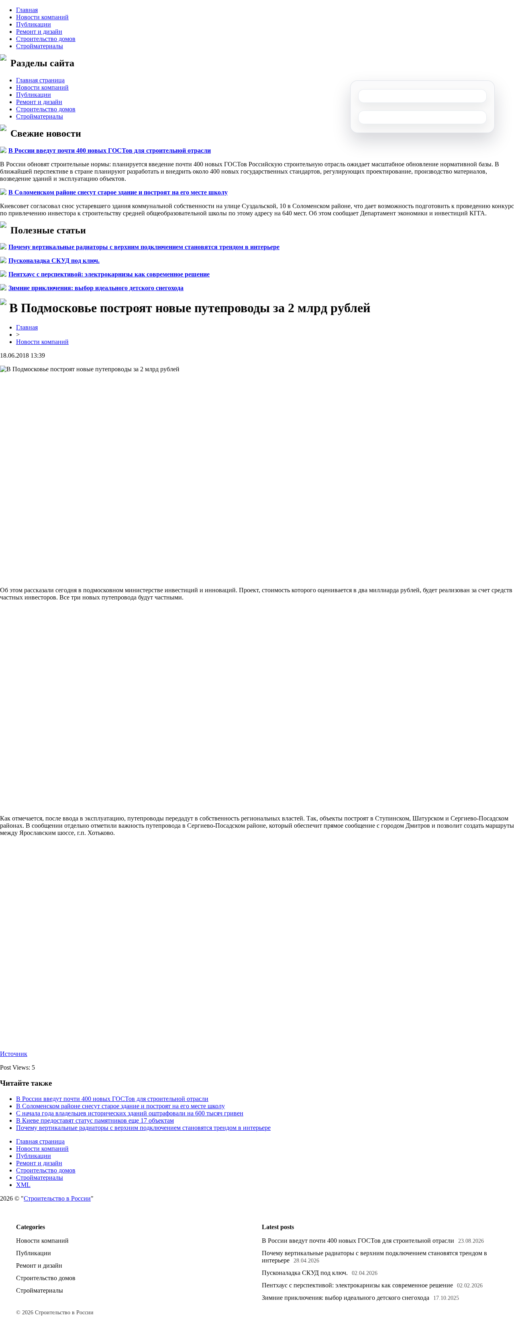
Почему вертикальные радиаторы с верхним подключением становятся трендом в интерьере (143, 246)
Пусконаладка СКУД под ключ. (54, 260)
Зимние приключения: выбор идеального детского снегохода (96, 287)
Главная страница (40, 80)
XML (23, 1184)
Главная (27, 9)
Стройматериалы (39, 46)
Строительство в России (57, 1198)
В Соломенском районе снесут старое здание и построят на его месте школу (118, 192)
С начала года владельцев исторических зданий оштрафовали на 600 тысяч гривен (129, 1113)
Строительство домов (45, 38)
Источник (13, 1053)
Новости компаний (42, 17)
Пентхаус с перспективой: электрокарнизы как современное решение (109, 274)
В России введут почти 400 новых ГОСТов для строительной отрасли (109, 150)
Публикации (33, 24)
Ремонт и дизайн (39, 31)
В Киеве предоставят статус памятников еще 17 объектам (95, 1120)
